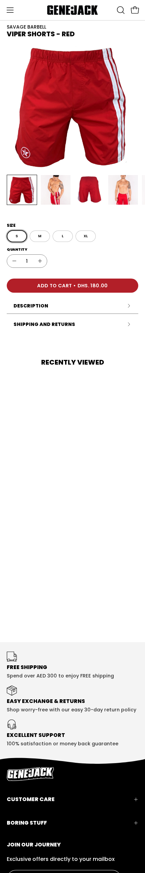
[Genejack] (72, 10)
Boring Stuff (27, 823)
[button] (120, 10)
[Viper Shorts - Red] (22, 190)
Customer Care (31, 799)
